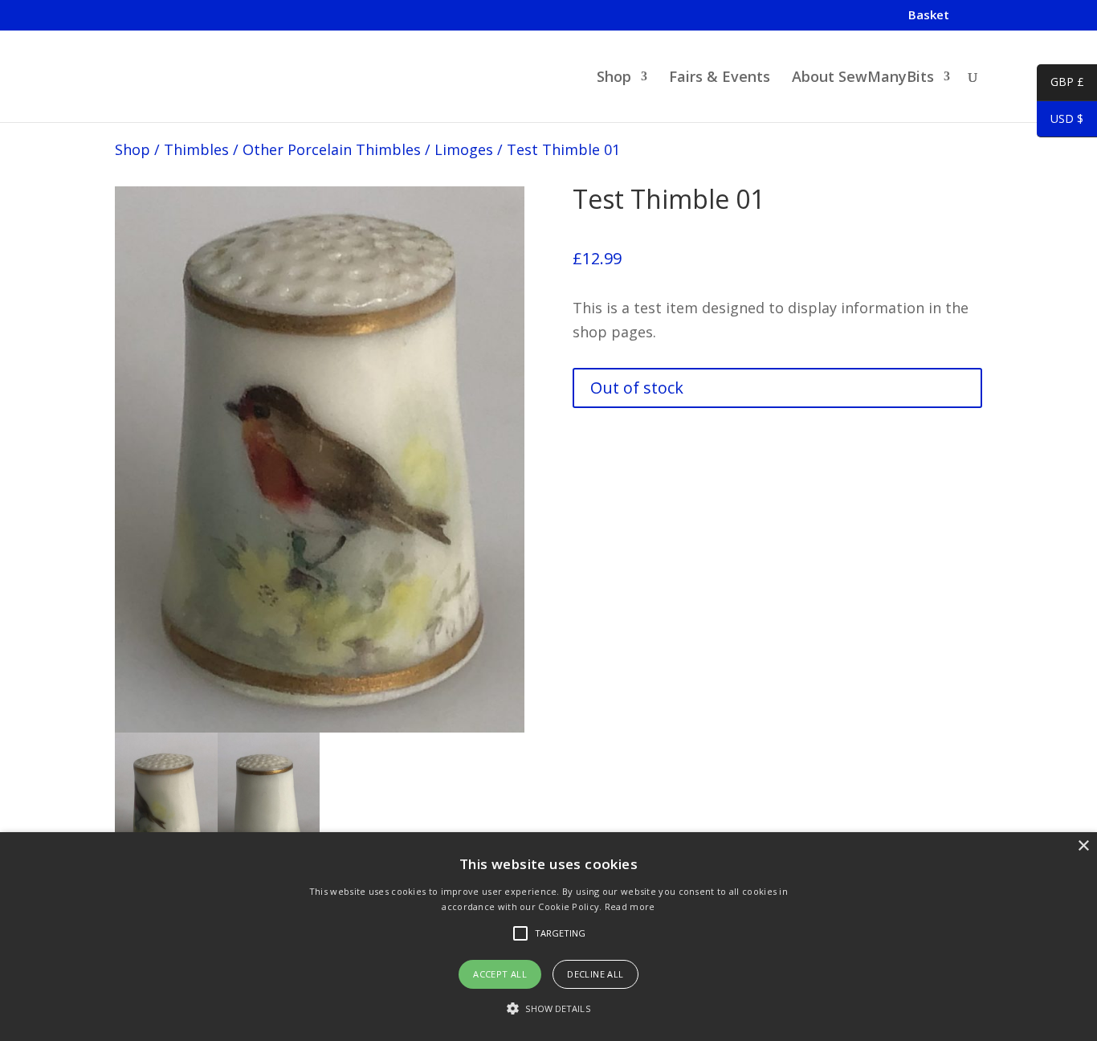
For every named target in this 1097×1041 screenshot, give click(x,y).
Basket (928, 15)
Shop (614, 78)
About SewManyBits (863, 78)
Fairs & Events (719, 78)
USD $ (1060, 121)
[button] (548, 1009)
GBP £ (1060, 84)
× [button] (1083, 846)
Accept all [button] (500, 974)
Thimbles (196, 149)
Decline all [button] (595, 974)
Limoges (463, 149)
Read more (630, 906)
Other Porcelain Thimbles (332, 149)
